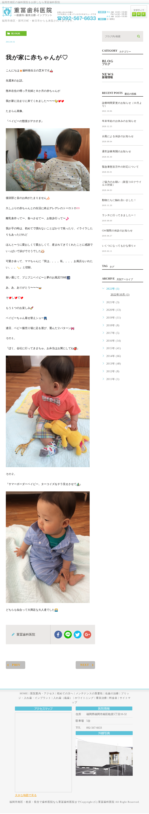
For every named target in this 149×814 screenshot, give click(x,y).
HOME (24, 693)
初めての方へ (65, 693)
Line (68, 634)
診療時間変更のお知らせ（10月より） (122, 104)
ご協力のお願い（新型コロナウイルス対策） (122, 183)
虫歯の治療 (112, 693)
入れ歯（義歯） (62, 697)
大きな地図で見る (26, 795)
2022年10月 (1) (120, 294)
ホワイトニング (84, 697)
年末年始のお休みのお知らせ (119, 121)
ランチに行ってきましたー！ (119, 215)
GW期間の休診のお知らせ (117, 230)
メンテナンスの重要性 (89, 693)
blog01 (15, 33)
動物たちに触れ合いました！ (119, 199)
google (87, 634)
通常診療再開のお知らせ (116, 151)
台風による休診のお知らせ (118, 136)
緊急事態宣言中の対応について (120, 166)
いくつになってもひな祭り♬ (119, 245)
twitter (77, 634)
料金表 (113, 697)
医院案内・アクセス (42, 693)
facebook (58, 634)
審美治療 (101, 697)
